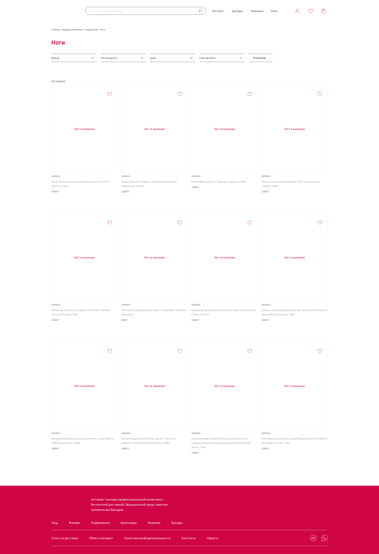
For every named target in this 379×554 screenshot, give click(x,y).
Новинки (257, 11)
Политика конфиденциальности (147, 538)
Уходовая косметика (72, 29)
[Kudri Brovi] (64, 11)
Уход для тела (91, 29)
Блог (274, 11)
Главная (55, 29)
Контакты (188, 538)
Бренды (237, 11)
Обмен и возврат (101, 538)
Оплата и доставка (64, 538)
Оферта (212, 538)
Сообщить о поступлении (84, 201)
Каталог (218, 11)
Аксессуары (129, 523)
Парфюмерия (100, 523)
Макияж (74, 523)
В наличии (259, 58)
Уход (54, 523)
